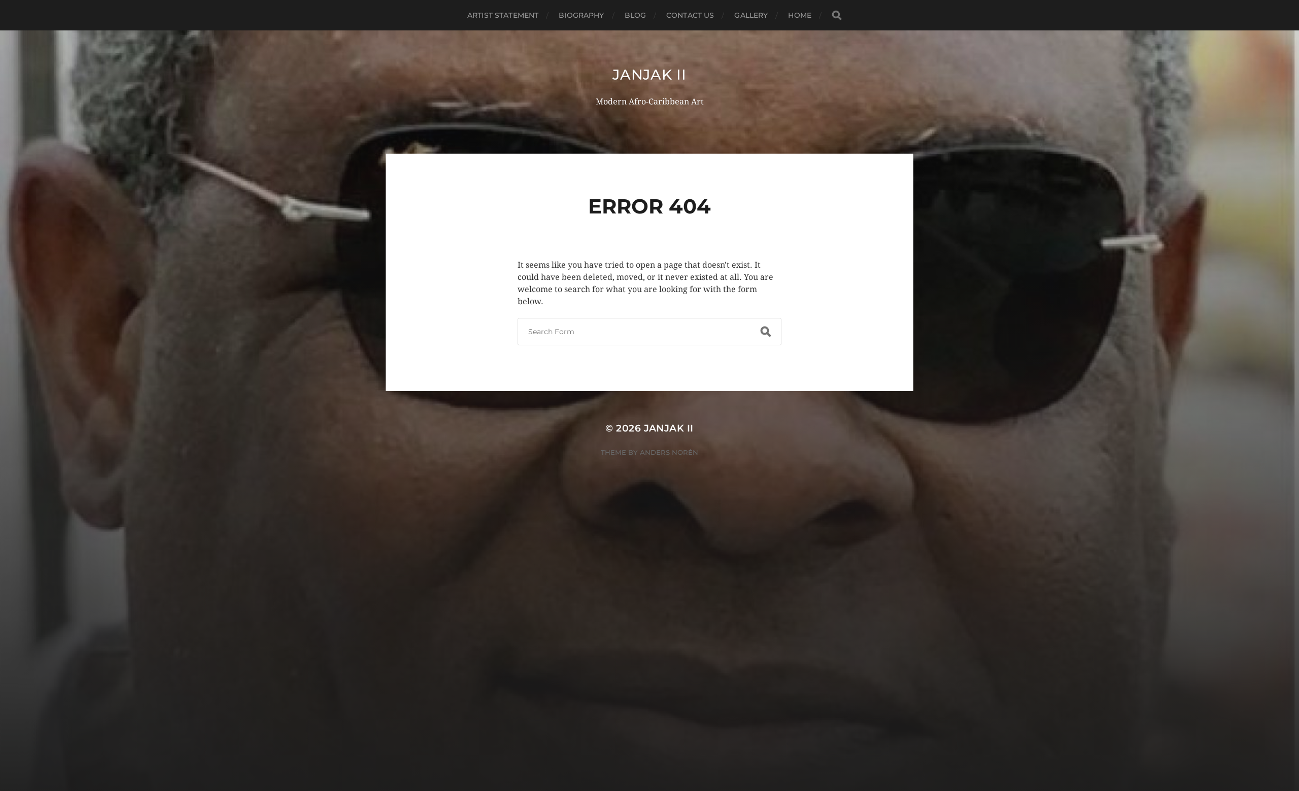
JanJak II (649, 74)
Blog (635, 15)
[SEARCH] (837, 15)
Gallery (751, 15)
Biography (581, 15)
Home (799, 15)
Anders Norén (669, 452)
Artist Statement (502, 15)
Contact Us (690, 15)
